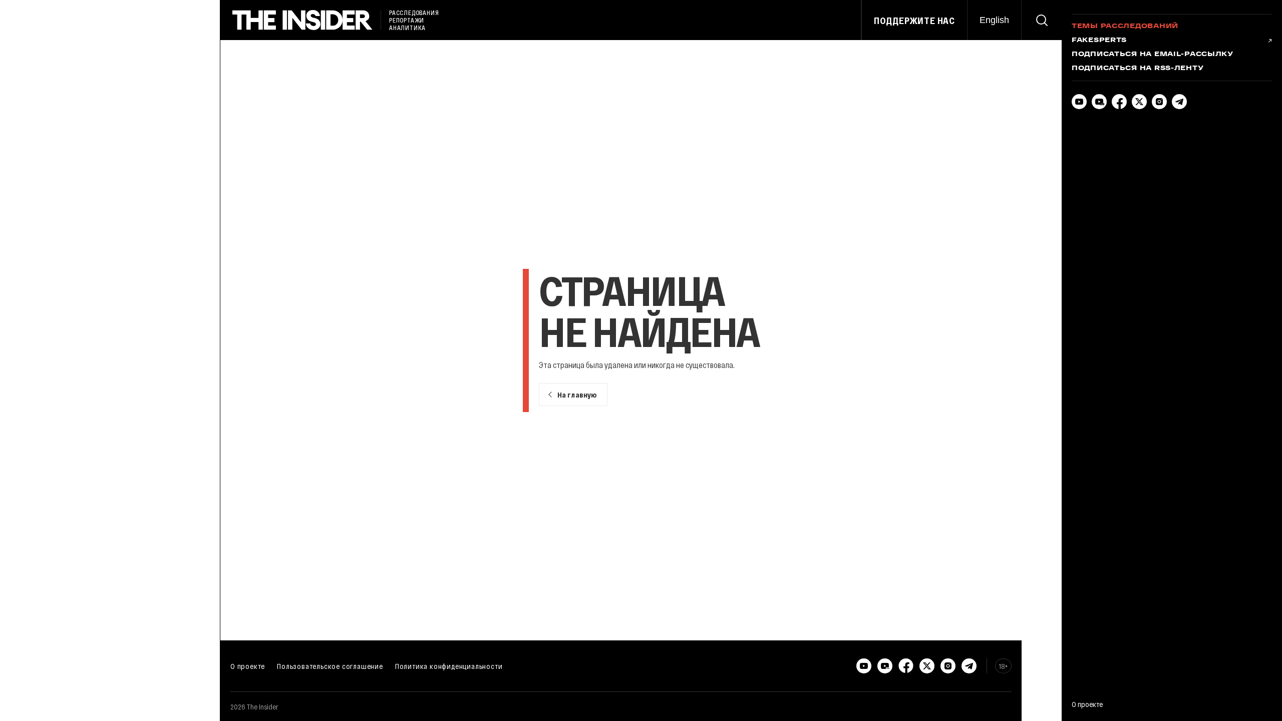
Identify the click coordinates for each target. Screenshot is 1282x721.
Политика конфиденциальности (449, 665)
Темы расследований (1125, 27)
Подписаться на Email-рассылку (1152, 55)
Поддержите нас (914, 20)
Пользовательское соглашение (330, 665)
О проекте (247, 665)
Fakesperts (1099, 41)
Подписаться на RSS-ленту (1137, 69)
